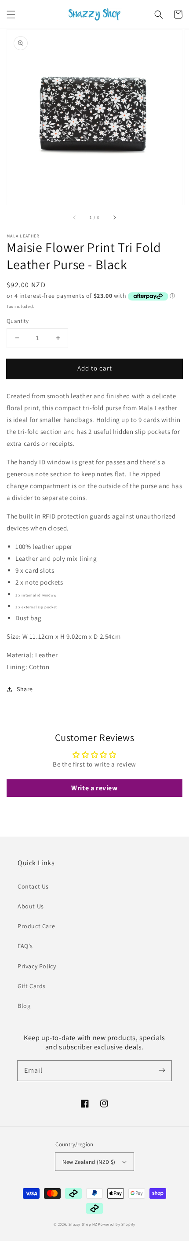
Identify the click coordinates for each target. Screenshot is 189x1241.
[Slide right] (114, 217)
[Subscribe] (161, 1070)
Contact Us (33, 886)
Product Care (36, 926)
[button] (11, 14)
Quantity (18, 321)
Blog (24, 1006)
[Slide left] (74, 217)
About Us (31, 906)
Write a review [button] (94, 788)
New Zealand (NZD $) (89, 1162)
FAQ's (25, 946)
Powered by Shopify (116, 1224)
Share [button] (25, 689)
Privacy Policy (37, 966)
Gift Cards (32, 986)
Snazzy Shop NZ (83, 1224)
